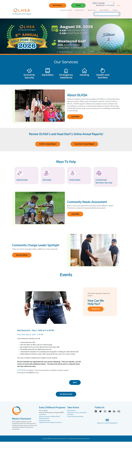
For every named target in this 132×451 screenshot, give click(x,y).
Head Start (42, 414)
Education (48, 74)
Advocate (22, 180)
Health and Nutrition (102, 76)
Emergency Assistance (66, 76)
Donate (47, 180)
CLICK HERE (21, 370)
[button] (57, 5)
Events (115, 10)
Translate (111, 5)
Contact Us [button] (96, 309)
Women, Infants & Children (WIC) (49, 416)
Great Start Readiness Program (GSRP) (51, 412)
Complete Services (66, 10)
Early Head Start (44, 418)
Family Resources (44, 420)
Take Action (91, 10)
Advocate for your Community (77, 412)
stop (74, 52)
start (58, 52)
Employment (79, 10)
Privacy (82, 439)
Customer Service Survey (103, 181)
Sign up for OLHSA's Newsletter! (107, 423)
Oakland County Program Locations (50, 422)
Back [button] (75, 382)
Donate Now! (71, 410)
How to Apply (43, 410)
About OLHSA (104, 10)
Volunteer (74, 180)
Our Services (66, 62)
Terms (88, 439)
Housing (84, 74)
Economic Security (29, 76)
